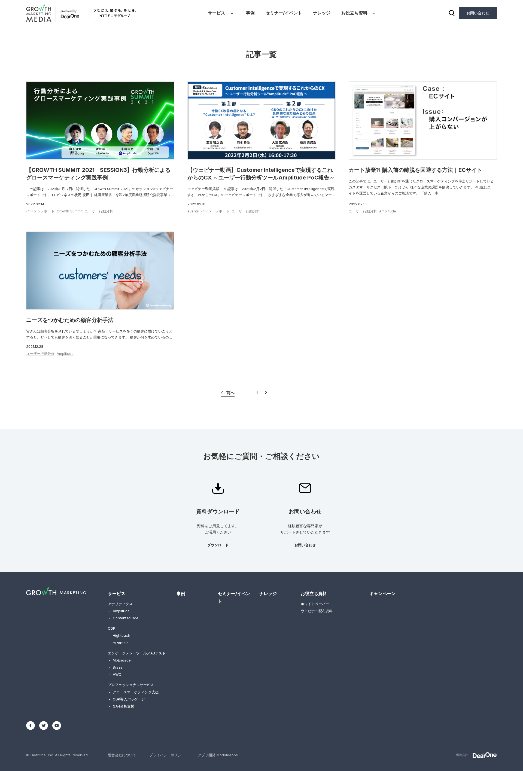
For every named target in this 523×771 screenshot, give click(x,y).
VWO (115, 674)
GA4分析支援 (121, 706)
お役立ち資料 (354, 13)
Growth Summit (70, 211)
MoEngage (120, 660)
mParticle (119, 643)
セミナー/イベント (284, 13)
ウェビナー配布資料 (317, 611)
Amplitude (387, 211)
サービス (216, 13)
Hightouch (119, 635)
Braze (116, 667)
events (193, 211)
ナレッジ (321, 13)
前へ (230, 392)
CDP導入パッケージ (127, 699)
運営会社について (122, 755)
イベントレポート (40, 211)
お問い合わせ (477, 13)
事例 (250, 13)
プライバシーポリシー (167, 755)
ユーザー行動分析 (99, 211)
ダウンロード (218, 545)
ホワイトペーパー (315, 604)
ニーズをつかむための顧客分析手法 (69, 320)
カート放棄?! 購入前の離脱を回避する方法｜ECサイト (415, 170)
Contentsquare (123, 618)
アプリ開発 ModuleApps (218, 755)
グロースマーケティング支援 (134, 692)
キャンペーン (382, 593)
